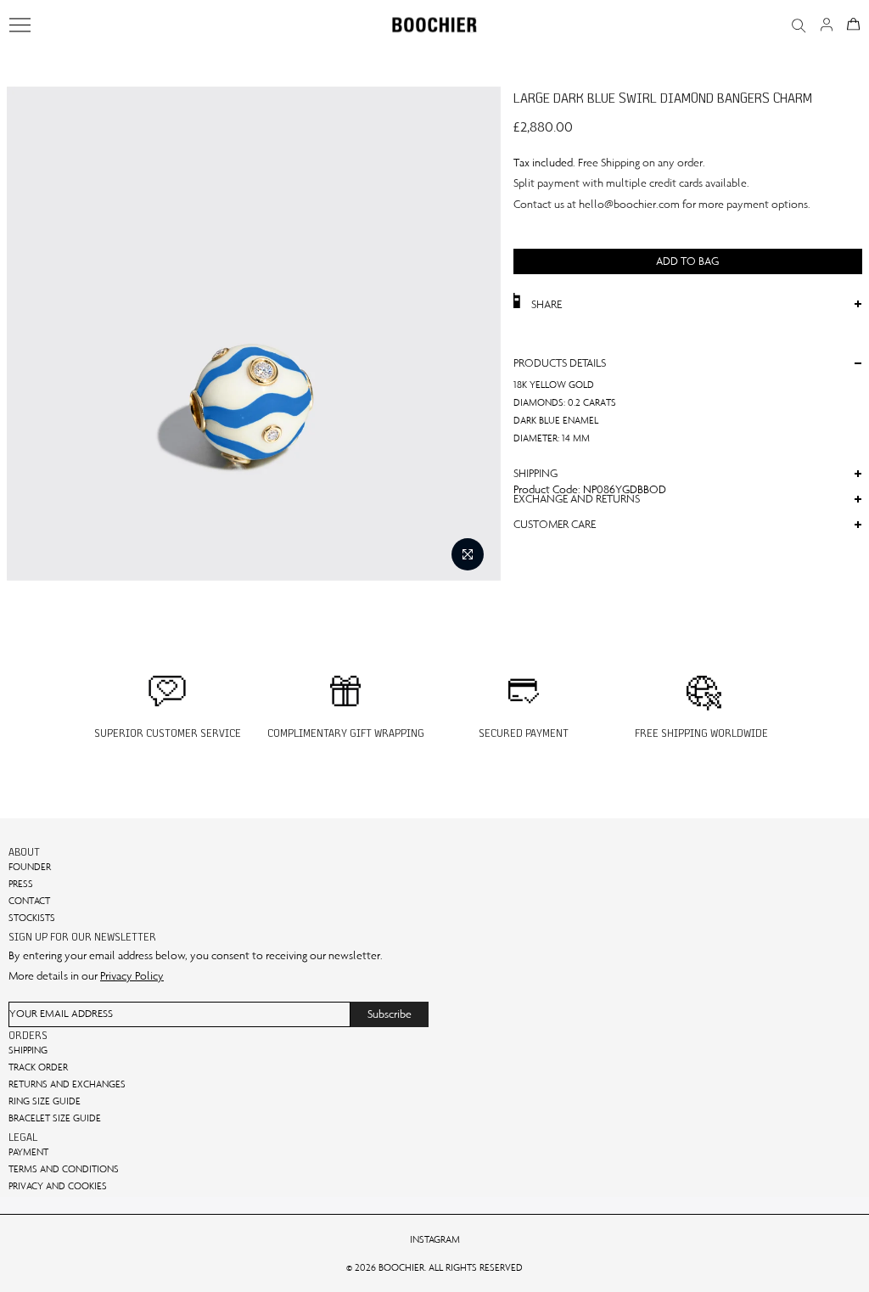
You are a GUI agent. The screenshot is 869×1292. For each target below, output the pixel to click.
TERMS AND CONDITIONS (63, 1169)
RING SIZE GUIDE (44, 1101)
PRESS (20, 884)
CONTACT (29, 901)
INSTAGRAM (435, 1239)
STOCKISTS (31, 918)
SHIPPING (28, 1050)
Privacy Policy (132, 976)
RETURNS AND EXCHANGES (67, 1084)
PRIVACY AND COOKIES (57, 1186)
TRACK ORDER (38, 1067)
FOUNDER (29, 867)
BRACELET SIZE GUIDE (54, 1118)
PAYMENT (28, 1152)
